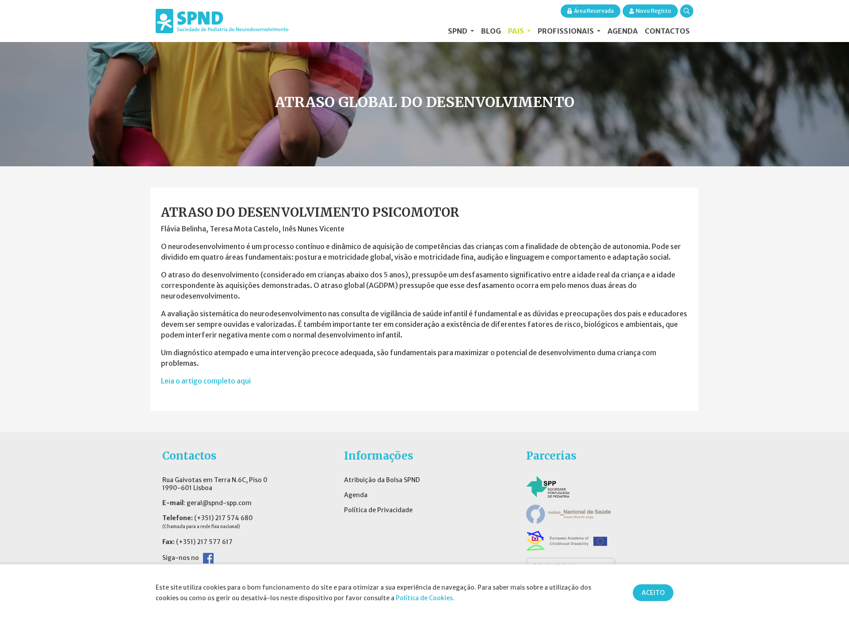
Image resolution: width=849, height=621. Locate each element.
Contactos (667, 31)
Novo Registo (653, 11)
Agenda (623, 31)
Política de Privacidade (378, 510)
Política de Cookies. (425, 598)
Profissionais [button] (566, 31)
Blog (491, 31)
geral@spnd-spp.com (219, 503)
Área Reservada (594, 11)
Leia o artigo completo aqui (206, 380)
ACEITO (653, 593)
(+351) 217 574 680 (223, 518)
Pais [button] (516, 31)
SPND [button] (458, 31)
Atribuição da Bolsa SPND (382, 480)
